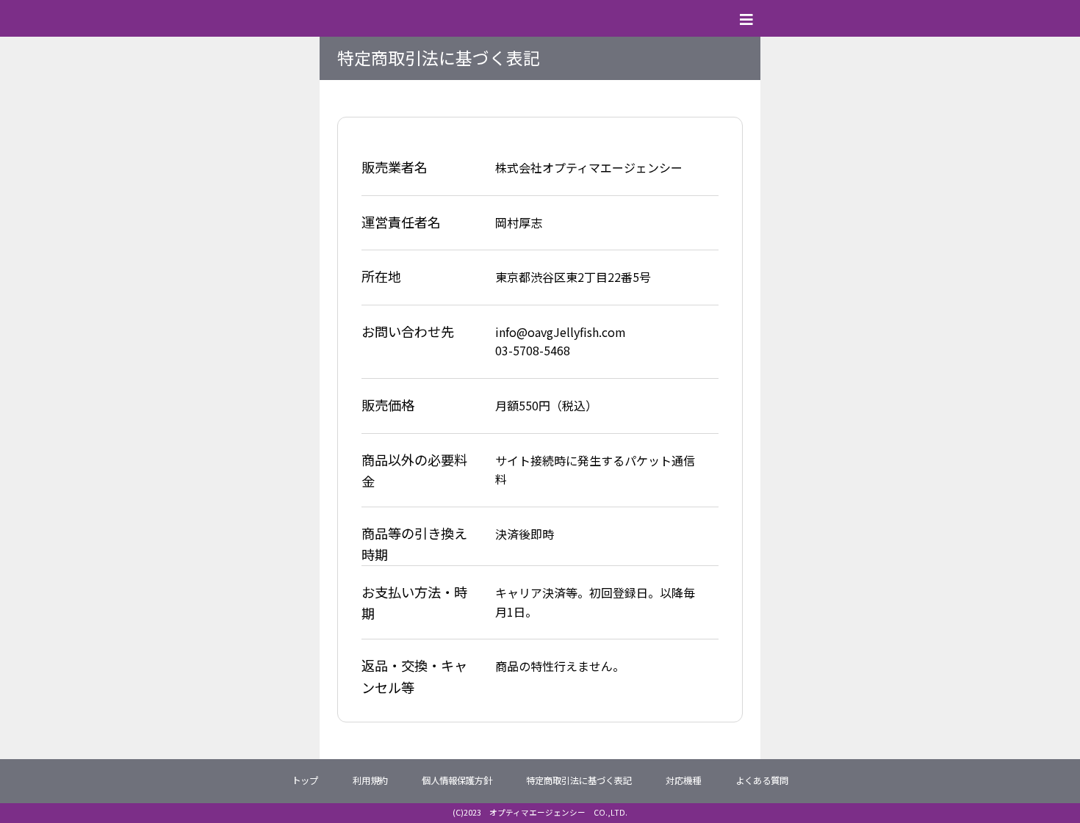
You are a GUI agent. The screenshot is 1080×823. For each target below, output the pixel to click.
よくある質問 (761, 780)
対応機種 (683, 780)
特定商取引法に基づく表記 (579, 780)
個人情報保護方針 (457, 780)
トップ (305, 780)
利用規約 (370, 780)
